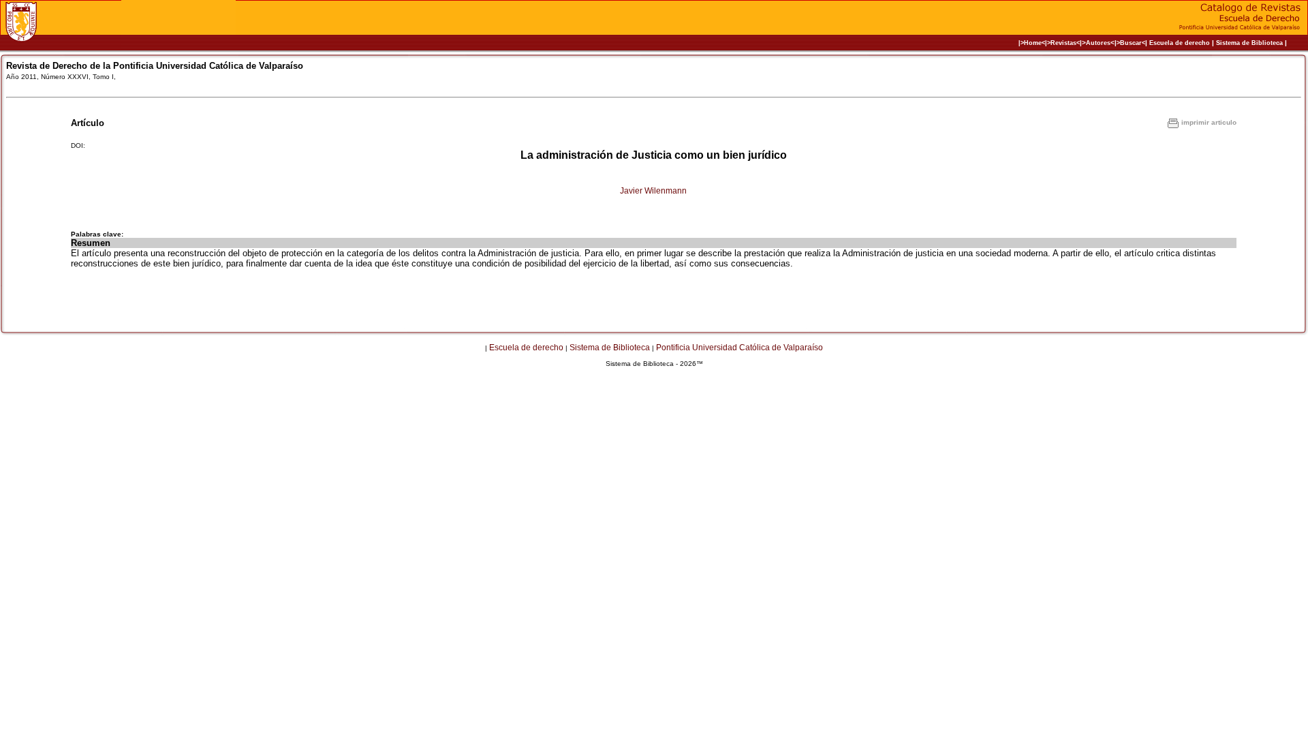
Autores (1098, 43)
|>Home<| (1032, 43)
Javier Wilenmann (653, 191)
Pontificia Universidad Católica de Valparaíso (739, 347)
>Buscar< (1131, 43)
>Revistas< (1063, 43)
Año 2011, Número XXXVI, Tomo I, (61, 76)
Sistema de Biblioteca (1249, 43)
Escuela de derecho (1179, 43)
